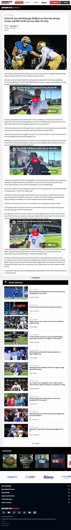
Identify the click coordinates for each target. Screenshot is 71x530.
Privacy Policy (4, 525)
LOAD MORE (35, 443)
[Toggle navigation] (69, 7)
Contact (3, 521)
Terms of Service (5, 523)
